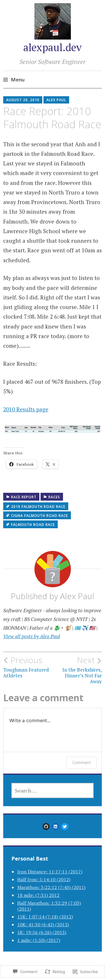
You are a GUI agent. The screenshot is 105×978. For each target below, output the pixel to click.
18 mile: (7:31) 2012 (38, 895)
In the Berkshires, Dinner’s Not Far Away (82, 670)
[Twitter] (64, 826)
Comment (81, 762)
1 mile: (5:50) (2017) (38, 940)
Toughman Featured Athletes (26, 667)
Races (54, 497)
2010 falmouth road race (38, 506)
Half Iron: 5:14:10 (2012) (43, 879)
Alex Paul (56, 99)
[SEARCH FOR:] (52, 790)
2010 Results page (25, 409)
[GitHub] (46, 826)
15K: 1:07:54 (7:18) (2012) (45, 916)
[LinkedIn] (55, 826)
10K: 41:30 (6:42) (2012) (43, 924)
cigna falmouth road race (39, 515)
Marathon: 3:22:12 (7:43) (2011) (51, 887)
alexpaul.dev (52, 47)
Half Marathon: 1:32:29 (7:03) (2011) (49, 906)
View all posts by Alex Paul (31, 636)
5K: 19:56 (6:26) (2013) (41, 932)
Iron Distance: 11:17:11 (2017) (49, 871)
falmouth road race (33, 524)
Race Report (23, 497)
